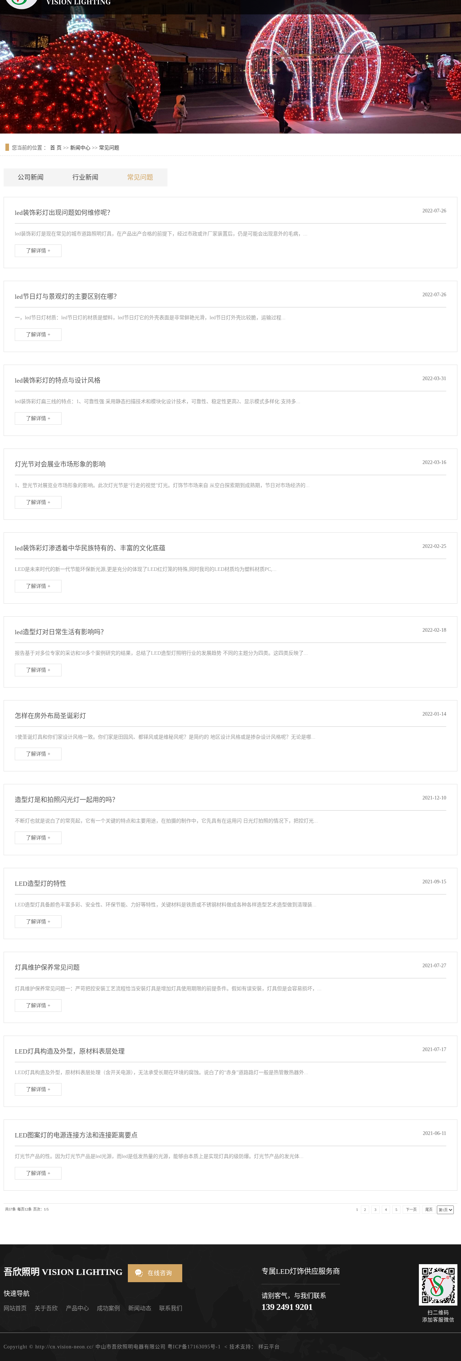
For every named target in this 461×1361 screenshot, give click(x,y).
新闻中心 (80, 147)
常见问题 (109, 147)
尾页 (429, 1210)
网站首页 (15, 1308)
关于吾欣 (46, 1308)
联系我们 (170, 1308)
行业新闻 (85, 177)
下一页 (411, 1210)
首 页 (56, 147)
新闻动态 (139, 1308)
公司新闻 (31, 177)
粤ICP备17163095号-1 (194, 1346)
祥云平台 (269, 1346)
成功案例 (108, 1308)
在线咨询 (160, 1273)
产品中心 (77, 1308)
